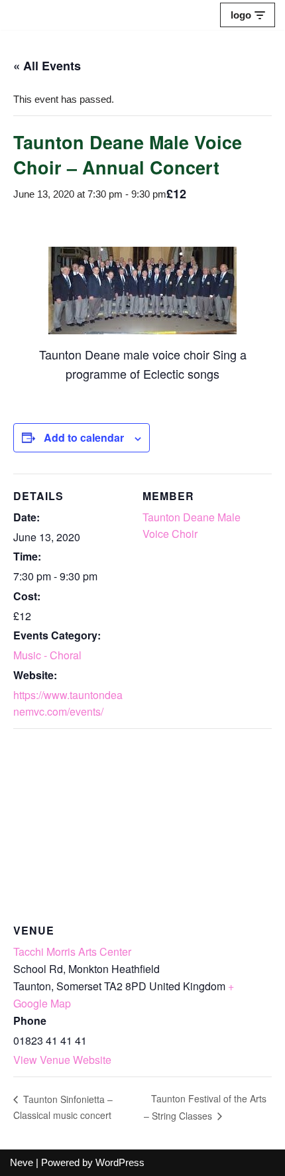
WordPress (119, 1162)
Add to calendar (84, 437)
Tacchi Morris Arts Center (72, 951)
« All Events (47, 65)
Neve (21, 1162)
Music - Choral (47, 655)
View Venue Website (62, 1059)
